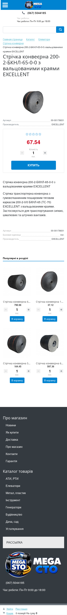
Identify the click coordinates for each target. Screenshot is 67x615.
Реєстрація (21, 609)
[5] (40, 134)
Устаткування (15, 529)
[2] (30, 134)
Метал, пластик (16, 493)
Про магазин (14, 447)
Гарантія (11, 461)
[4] (36, 134)
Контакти (12, 454)
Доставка (12, 439)
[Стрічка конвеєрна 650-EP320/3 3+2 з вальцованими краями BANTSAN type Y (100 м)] (17, 281)
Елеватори (13, 486)
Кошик (9, 613)
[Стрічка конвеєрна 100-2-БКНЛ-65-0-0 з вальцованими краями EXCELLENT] (50, 281)
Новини (11, 425)
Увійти (9, 609)
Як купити (12, 432)
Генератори (13, 507)
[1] (27, 134)
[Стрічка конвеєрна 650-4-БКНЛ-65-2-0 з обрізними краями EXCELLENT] (50, 342)
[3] (33, 134)
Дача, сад (12, 521)
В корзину (17, 319)
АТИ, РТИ (12, 478)
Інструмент (13, 500)
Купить (33, 165)
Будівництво (14, 514)
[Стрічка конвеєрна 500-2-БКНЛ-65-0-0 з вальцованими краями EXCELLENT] (17, 342)
